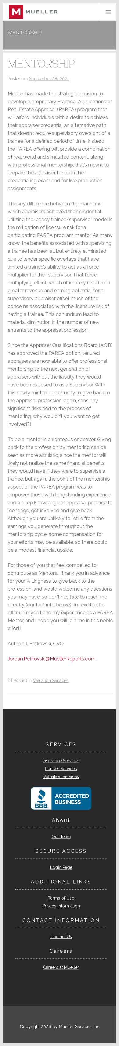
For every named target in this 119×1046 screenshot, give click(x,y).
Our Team (61, 836)
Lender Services (61, 768)
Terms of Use (61, 898)
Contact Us (61, 936)
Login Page (61, 867)
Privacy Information (61, 906)
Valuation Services (51, 680)
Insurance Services (61, 760)
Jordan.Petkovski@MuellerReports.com (52, 659)
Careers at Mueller (61, 967)
